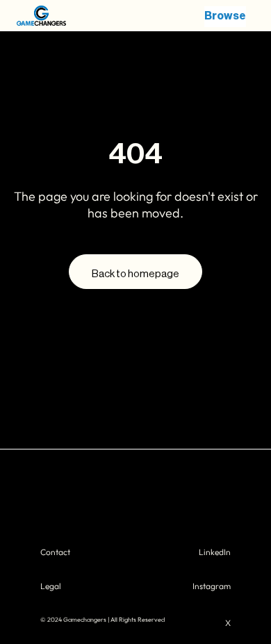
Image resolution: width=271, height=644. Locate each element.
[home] (52, 16)
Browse (225, 16)
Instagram (211, 586)
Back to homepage (135, 274)
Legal (50, 586)
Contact (55, 552)
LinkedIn (215, 552)
